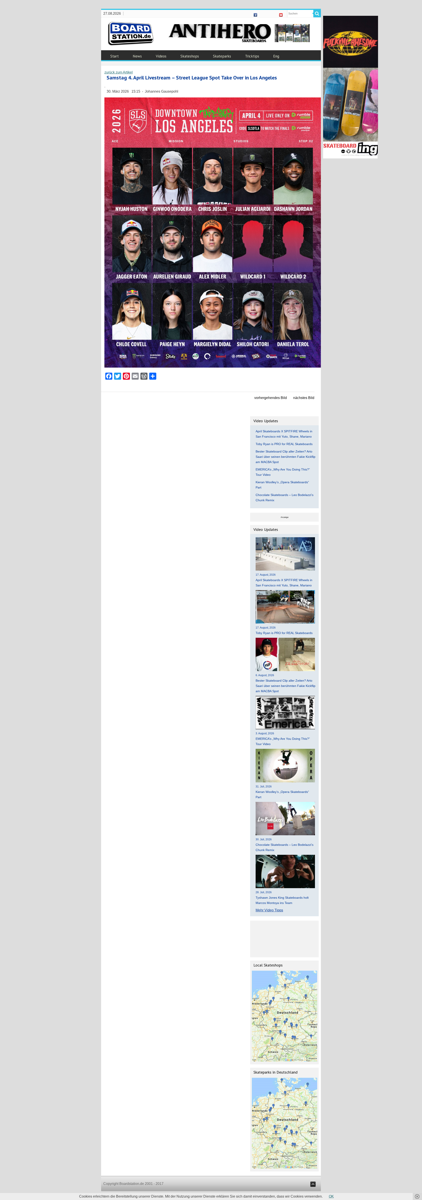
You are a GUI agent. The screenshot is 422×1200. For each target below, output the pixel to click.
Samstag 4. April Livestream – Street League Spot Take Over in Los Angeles (192, 77)
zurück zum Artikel (118, 72)
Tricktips (252, 56)
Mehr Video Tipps (269, 910)
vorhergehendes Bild (270, 398)
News (137, 56)
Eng (276, 56)
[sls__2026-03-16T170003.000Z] (212, 366)
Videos (161, 56)
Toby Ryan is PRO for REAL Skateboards (284, 444)
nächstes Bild (303, 398)
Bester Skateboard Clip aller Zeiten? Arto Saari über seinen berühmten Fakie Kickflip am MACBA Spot (285, 457)
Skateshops (189, 56)
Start (114, 56)
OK (331, 1196)
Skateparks (222, 56)
